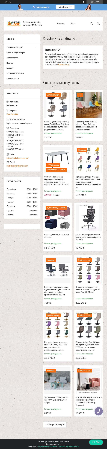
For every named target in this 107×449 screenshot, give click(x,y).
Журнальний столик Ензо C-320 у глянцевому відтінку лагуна (56, 400)
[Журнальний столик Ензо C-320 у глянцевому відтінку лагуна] (57, 380)
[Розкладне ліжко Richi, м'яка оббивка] (57, 218)
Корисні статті (13, 79)
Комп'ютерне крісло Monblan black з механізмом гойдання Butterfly (88, 237)
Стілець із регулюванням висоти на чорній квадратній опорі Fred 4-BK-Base (88, 289)
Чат (98, 442)
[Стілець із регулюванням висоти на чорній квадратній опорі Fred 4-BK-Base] (89, 270)
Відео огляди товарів (16, 53)
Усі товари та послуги (54, 424)
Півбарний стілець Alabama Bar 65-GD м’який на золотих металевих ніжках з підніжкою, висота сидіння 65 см (88, 182)
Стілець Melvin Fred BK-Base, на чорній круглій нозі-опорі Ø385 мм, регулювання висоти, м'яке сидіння (88, 346)
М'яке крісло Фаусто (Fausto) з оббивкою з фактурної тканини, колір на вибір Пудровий (89, 401)
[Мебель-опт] (14, 24)
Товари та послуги (14, 47)
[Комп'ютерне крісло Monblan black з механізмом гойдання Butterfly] (89, 218)
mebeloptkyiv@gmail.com (17, 166)
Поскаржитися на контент (47, 446)
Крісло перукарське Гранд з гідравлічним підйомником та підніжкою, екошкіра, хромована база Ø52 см (57, 291)
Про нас (10, 63)
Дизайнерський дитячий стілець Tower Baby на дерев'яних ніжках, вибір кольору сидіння (86, 125)
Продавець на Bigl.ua (53, 444)
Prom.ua (66, 442)
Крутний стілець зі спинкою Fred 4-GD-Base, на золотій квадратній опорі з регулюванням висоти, (56, 346)
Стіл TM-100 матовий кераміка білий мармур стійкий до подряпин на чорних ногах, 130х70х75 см (56, 181)
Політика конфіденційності (69, 446)
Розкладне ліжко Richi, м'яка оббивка (56, 235)
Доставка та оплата (15, 73)
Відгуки (10, 68)
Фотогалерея (12, 58)
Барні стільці (63, 65)
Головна (60, 24)
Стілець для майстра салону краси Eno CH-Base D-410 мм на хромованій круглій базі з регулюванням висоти (56, 125)
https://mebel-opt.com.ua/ (17, 158)
